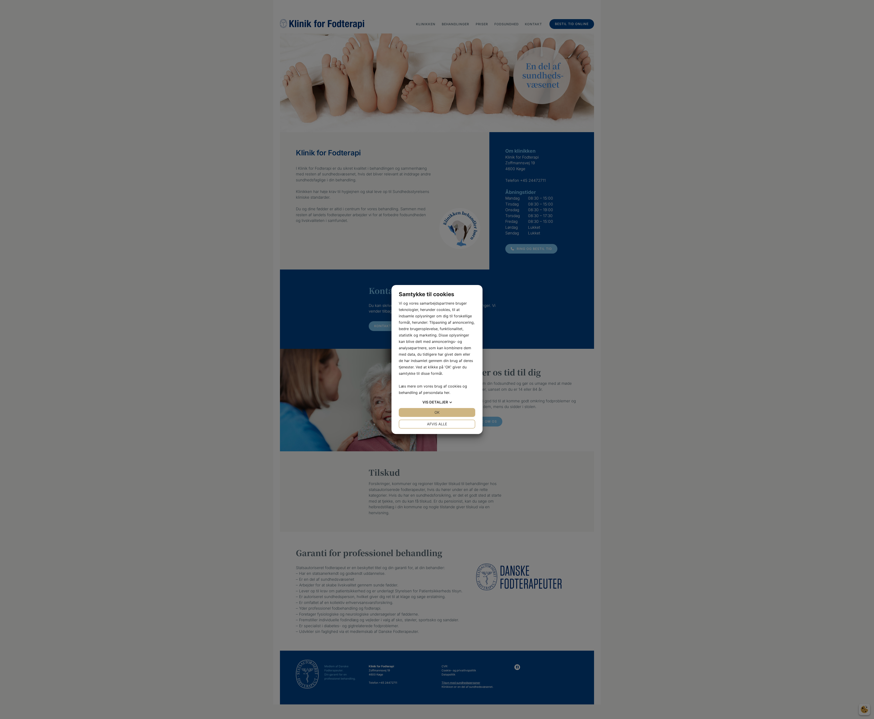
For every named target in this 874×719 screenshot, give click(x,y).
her (446, 392)
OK (437, 412)
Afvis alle (437, 424)
